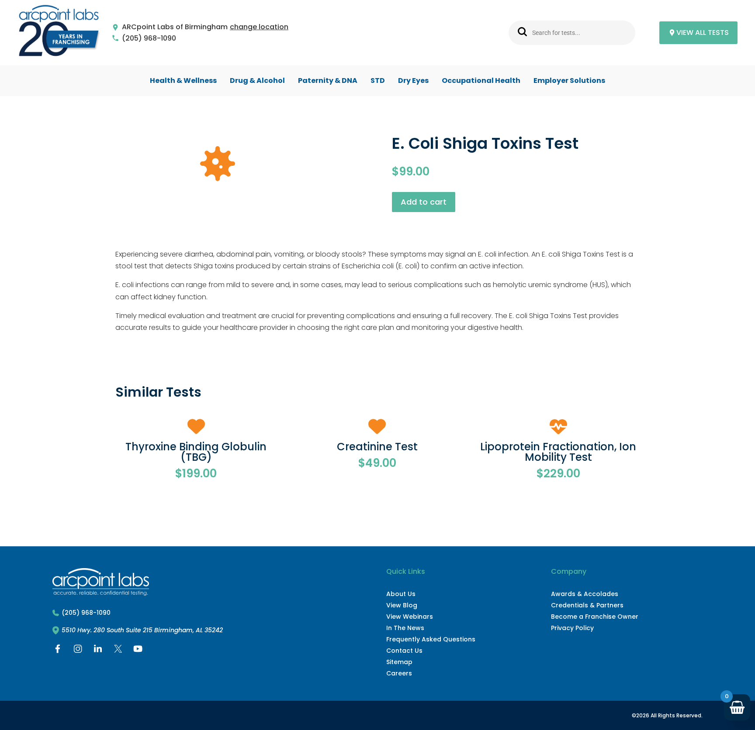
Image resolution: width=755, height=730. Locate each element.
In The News (405, 628)
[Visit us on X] (118, 651)
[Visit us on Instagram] (78, 651)
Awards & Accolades (584, 593)
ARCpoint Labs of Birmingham (175, 27)
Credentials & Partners (587, 605)
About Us (401, 593)
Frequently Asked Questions (430, 639)
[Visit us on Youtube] (138, 651)
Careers (399, 673)
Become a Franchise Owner (594, 616)
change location (259, 27)
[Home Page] (58, 33)
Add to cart (424, 201)
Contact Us (404, 650)
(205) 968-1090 (149, 38)
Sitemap (399, 662)
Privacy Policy (572, 628)
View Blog (401, 605)
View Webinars (409, 616)
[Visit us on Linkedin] (98, 651)
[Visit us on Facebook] (57, 651)
